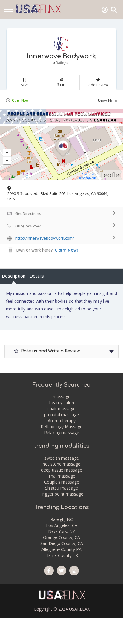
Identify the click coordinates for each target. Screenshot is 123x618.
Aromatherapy (62, 420)
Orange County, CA (61, 537)
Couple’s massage (61, 482)
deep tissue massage (61, 470)
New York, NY (61, 531)
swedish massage (61, 458)
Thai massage (61, 476)
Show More (107, 100)
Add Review (98, 84)
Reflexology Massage (61, 426)
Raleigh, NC (61, 519)
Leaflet (111, 174)
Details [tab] (37, 276)
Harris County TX (61, 555)
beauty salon (61, 402)
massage (61, 396)
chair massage (61, 408)
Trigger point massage (61, 494)
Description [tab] (13, 276)
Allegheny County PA (61, 549)
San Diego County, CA (61, 543)
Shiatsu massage (61, 488)
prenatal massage (61, 414)
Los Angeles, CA (61, 525)
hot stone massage (61, 464)
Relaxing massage (61, 432)
